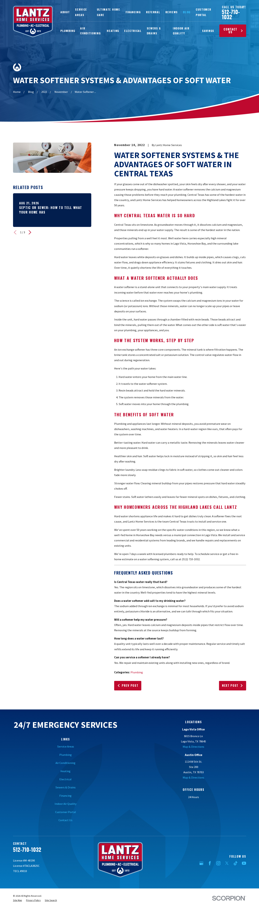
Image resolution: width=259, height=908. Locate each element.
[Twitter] (227, 863)
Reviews (171, 12)
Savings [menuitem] (208, 31)
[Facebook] (210, 863)
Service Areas (65, 746)
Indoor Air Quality (65, 804)
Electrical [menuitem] (133, 31)
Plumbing (137, 672)
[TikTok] (235, 863)
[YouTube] (244, 863)
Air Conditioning (65, 763)
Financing (133, 12)
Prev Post (130, 685)
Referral (153, 12)
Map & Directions (193, 747)
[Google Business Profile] (201, 863)
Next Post (230, 685)
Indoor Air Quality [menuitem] (181, 30)
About (65, 12)
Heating (65, 771)
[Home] (33, 21)
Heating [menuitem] (113, 31)
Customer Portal (65, 812)
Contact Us (230, 30)
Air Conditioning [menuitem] (90, 30)
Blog (186, 12)
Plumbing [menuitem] (67, 31)
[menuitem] (17, 900)
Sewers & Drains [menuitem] (154, 30)
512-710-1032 (231, 14)
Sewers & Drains (65, 787)
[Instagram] (218, 863)
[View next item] (30, 232)
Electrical (65, 779)
